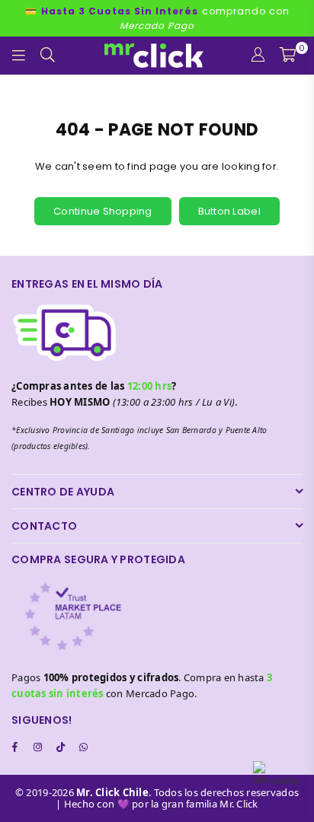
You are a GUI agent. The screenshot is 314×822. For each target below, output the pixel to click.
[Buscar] (48, 55)
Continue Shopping (102, 211)
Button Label (229, 211)
